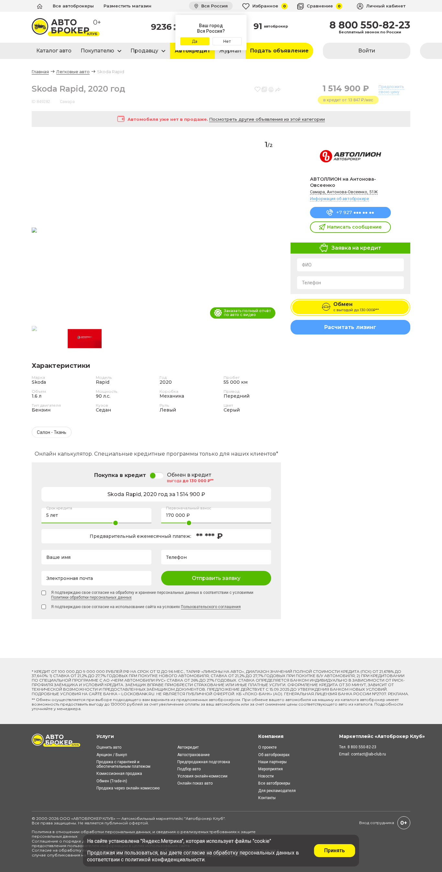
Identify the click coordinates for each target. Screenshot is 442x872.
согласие (194, 853)
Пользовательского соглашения (211, 607)
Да (194, 41)
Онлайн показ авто (195, 783)
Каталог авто (54, 51)
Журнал (230, 51)
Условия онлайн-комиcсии (202, 776)
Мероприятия (270, 769)
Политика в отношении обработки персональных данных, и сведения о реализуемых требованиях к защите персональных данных (144, 834)
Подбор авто (189, 769)
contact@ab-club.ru (368, 754)
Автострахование (193, 755)
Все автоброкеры (73, 5)
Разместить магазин (127, 5)
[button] (273, 230)
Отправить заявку (216, 578)
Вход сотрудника (376, 822)
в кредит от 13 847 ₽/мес (348, 99)
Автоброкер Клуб (204, 818)
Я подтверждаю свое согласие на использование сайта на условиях (146, 607)
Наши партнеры (272, 762)
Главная (40, 71)
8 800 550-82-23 (369, 25)
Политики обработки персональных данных (91, 597)
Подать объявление (279, 51)
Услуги (105, 736)
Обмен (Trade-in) (111, 781)
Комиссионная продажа (119, 773)
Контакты (267, 798)
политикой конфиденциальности (164, 859)
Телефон (311, 282)
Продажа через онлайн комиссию (128, 788)
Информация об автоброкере (339, 198)
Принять (334, 850)
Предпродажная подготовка (203, 762)
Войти (366, 51)
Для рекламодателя (277, 790)
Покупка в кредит (120, 475)
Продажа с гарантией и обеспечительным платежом (123, 764)
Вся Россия (214, 5)
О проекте (267, 747)
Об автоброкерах (274, 755)
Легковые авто (73, 71)
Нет (227, 41)
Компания (270, 736)
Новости (266, 776)
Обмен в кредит (189, 475)
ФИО (307, 265)
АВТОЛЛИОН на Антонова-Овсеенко (343, 182)
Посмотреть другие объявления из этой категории (267, 119)
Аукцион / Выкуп (111, 755)
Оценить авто (108, 747)
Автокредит (192, 51)
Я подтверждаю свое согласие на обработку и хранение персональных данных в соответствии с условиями (152, 594)
